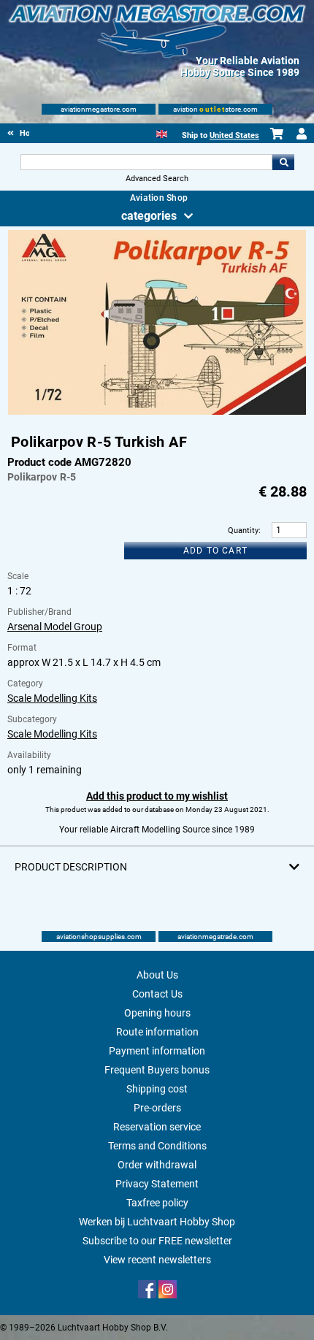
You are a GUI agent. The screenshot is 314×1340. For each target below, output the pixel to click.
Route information (157, 1032)
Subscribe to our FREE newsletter (157, 1241)
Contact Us (157, 994)
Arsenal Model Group (54, 626)
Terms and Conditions (157, 1146)
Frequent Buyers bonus (157, 1070)
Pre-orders (157, 1108)
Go (283, 162)
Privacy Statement (157, 1184)
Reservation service (157, 1127)
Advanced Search (157, 178)
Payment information (157, 1051)
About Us (157, 975)
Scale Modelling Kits (52, 698)
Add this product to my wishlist (157, 796)
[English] (161, 132)
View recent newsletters (157, 1260)
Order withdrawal (157, 1165)
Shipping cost (157, 1089)
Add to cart (215, 550)
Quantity (243, 530)
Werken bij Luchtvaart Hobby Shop (157, 1222)
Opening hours (157, 1013)
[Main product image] (157, 412)
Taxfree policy (157, 1203)
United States (234, 135)
